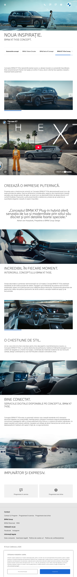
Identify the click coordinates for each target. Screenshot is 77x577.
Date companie (9, 538)
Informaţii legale (10, 534)
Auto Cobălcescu (69, 4)
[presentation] (72, 51)
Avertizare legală (22, 538)
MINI (18, 523)
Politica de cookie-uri (36, 538)
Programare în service (55, 4)
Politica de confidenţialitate (54, 538)
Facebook (7, 530)
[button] (6, 96)
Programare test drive (61, 4)
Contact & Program (50, 4)
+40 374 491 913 (45, 4)
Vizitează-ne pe (9, 527)
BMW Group (8, 519)
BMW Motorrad (9, 523)
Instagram (15, 530)
